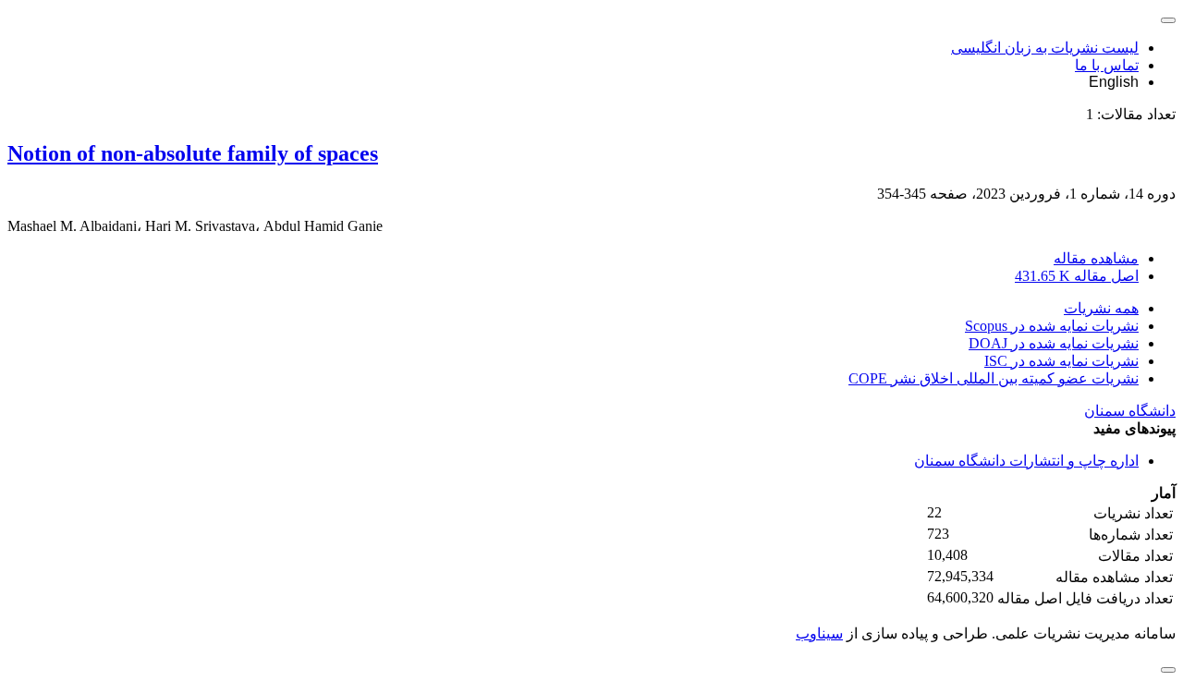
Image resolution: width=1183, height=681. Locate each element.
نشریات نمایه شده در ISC (1061, 361)
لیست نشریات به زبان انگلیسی (1045, 47)
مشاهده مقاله (1096, 258)
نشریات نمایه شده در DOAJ (1054, 343)
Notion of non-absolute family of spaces (192, 153)
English (1114, 82)
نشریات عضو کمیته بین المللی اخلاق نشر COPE (993, 378)
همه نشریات (1101, 308)
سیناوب (819, 633)
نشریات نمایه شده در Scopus (1052, 326)
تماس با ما (1107, 65)
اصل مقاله (1077, 276)
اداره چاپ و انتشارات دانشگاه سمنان (1026, 460)
